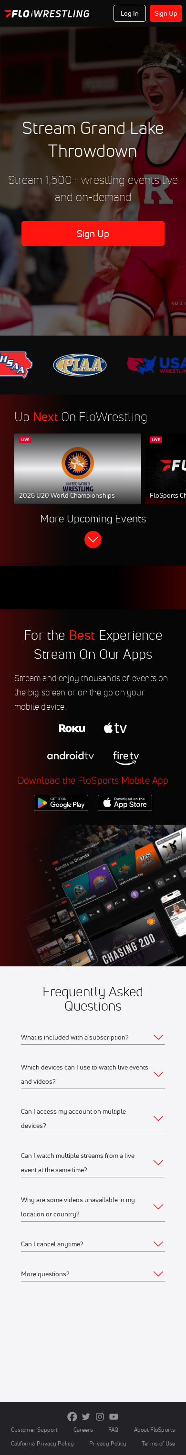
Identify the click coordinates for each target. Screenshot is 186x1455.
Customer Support (34, 1429)
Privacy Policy (107, 1443)
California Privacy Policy (42, 1443)
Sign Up (166, 13)
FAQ (113, 1429)
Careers (83, 1429)
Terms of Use (158, 1443)
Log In (130, 13)
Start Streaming (77, 478)
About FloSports (154, 1429)
